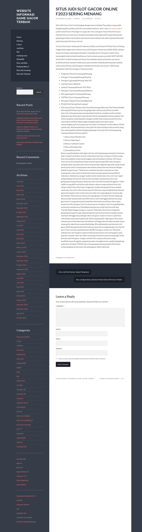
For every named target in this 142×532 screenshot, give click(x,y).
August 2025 (21, 221)
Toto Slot (20, 442)
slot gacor (20, 398)
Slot (18, 52)
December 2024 (22, 256)
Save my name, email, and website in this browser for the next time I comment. (82, 359)
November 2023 (22, 309)
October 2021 (21, 318)
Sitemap (20, 41)
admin (77, 18)
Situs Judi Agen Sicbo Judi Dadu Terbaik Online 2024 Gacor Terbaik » (99, 280)
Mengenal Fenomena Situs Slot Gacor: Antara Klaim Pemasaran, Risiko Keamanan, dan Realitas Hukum (29, 120)
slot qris (19, 411)
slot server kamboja (23, 416)
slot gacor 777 (21, 476)
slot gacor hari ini (22, 403)
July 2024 (20, 278)
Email (58, 339)
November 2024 (22, 261)
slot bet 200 (21, 381)
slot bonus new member (25, 517)
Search (19, 88)
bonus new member (23, 337)
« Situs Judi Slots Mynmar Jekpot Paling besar (73, 272)
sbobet (19, 368)
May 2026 (20, 190)
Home (19, 37)
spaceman (20, 433)
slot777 (19, 429)
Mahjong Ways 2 (23, 66)
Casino (19, 44)
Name (58, 329)
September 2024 (22, 269)
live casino (20, 350)
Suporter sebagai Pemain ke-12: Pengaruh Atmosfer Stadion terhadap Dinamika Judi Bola (29, 129)
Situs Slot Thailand (23, 74)
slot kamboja (21, 407)
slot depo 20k (21, 394)
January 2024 (21, 300)
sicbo (18, 372)
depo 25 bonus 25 (23, 472)
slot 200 (19, 500)
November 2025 (22, 208)
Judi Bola (20, 48)
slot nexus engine (115, 28)
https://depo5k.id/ (23, 480)
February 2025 (22, 247)
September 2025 (22, 217)
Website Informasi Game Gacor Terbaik (27, 16)
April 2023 (20, 313)
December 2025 (22, 203)
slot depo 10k (21, 389)
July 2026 (20, 181)
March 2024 (21, 296)
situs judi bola (21, 484)
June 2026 (20, 186)
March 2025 (21, 243)
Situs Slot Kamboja (24, 70)
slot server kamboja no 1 (25, 420)
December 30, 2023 (63, 18)
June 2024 (20, 283)
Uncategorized (22, 447)
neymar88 (20, 359)
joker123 (20, 467)
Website (59, 348)
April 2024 (20, 291)
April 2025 (20, 239)
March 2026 (21, 199)
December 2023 (22, 305)
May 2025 (20, 234)
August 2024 (21, 274)
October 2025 (21, 212)
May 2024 (20, 287)
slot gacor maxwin (23, 504)
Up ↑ (123, 378)
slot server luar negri (24, 425)
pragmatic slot (21, 513)
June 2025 (20, 230)
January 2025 (21, 252)
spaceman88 (21, 438)
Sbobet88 (20, 59)
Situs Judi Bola (22, 63)
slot (18, 509)
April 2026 (20, 195)
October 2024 (21, 265)
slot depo (20, 385)
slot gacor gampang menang (26, 522)
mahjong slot (21, 354)
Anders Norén (113, 378)
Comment (60, 306)
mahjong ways (22, 55)
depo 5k (19, 463)
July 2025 (20, 225)
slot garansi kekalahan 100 (26, 496)
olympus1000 (21, 363)
